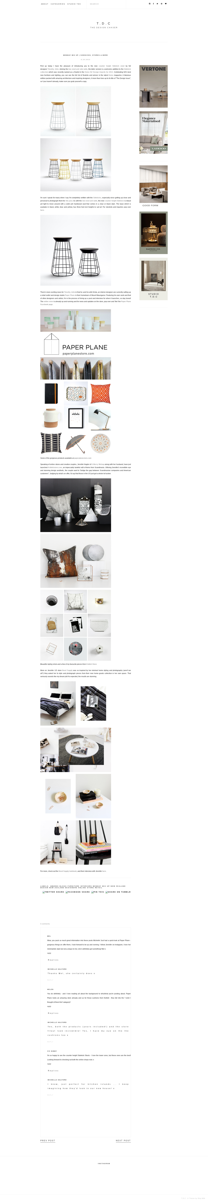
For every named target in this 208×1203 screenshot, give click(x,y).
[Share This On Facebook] (78, 893)
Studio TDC (74, 4)
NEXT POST (123, 1140)
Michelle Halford (57, 969)
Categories (58, 4)
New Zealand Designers (63, 887)
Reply (49, 953)
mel (49, 936)
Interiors (86, 886)
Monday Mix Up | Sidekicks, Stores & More (85, 55)
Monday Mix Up (101, 886)
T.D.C (104, 23)
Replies (53, 960)
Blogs (63, 886)
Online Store (86, 887)
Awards (54, 886)
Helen (50, 989)
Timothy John (69, 292)
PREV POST (47, 1140)
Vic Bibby (52, 1051)
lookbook (73, 871)
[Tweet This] (53, 893)
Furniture (74, 886)
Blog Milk (201, 1198)
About (45, 4)
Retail (98, 887)
